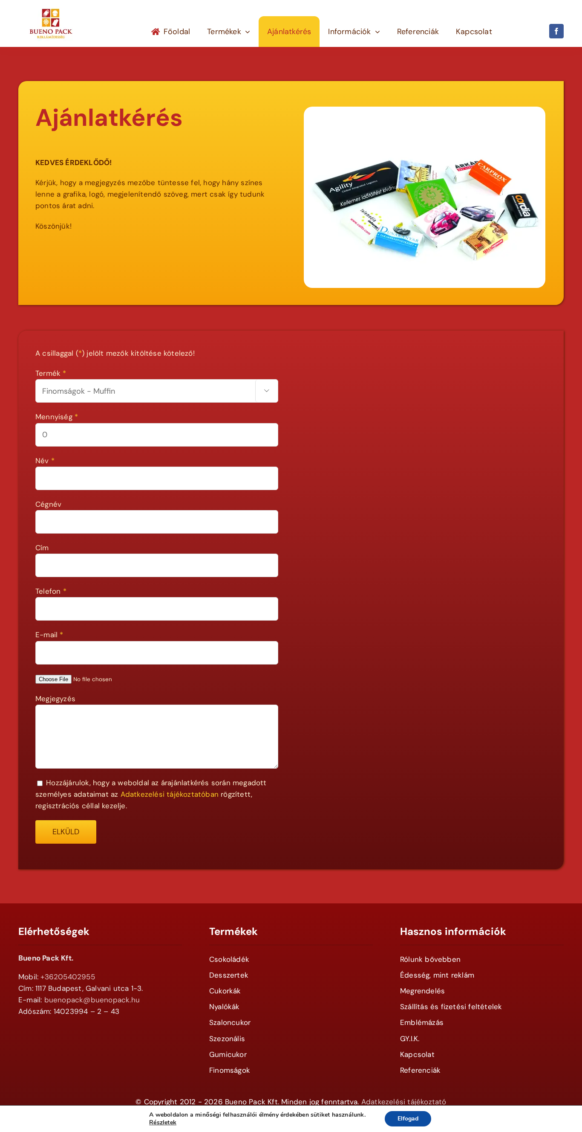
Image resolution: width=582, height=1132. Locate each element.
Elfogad (408, 1119)
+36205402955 (67, 976)
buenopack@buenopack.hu (92, 999)
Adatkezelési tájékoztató (404, 1101)
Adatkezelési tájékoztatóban (170, 794)
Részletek (162, 1122)
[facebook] (556, 31)
